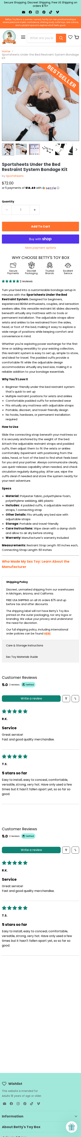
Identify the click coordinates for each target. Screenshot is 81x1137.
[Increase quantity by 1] (35, 210)
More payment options (40, 247)
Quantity (8, 201)
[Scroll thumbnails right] (76, 150)
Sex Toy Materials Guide (22, 657)
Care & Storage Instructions (24, 645)
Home (6, 51)
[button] (40, 188)
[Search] (61, 38)
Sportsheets (15, 176)
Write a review (31, 698)
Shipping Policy (17, 582)
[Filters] (66, 698)
